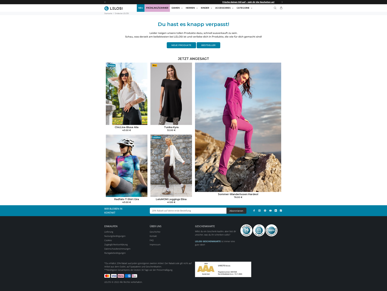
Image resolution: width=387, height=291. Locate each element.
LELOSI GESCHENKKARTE (208, 241)
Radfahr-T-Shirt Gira (126, 199)
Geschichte (155, 231)
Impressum (155, 244)
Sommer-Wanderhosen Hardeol (238, 194)
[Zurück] (105, 2)
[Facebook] (254, 211)
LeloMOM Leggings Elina (171, 199)
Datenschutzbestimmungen (117, 248)
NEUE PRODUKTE (181, 45)
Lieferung (108, 231)
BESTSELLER (208, 45)
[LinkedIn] (276, 210)
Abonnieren (236, 210)
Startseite (108, 13)
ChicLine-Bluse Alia (126, 127)
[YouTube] (270, 211)
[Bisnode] (223, 269)
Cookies (108, 240)
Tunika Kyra (171, 127)
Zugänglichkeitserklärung (116, 244)
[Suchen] (276, 8)
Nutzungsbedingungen (114, 236)
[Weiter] (282, 2)
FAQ (152, 240)
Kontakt (153, 236)
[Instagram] (260, 211)
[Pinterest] (265, 211)
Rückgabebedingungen (115, 253)
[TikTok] (281, 210)
